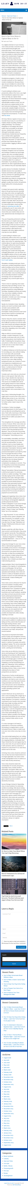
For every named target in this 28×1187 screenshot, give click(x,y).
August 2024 (7, 1116)
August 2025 (7, 1087)
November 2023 (8, 1138)
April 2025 (6, 1096)
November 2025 (8, 1079)
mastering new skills (13, 206)
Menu (2, 10)
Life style (6, 1163)
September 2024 (9, 1113)
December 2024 (8, 1106)
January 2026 (7, 1075)
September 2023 (9, 1142)
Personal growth (8, 1168)
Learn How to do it (9, 1183)
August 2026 (7, 1058)
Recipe (6, 1173)
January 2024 (7, 1133)
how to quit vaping (7, 260)
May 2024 (6, 1123)
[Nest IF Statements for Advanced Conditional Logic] (14, 864)
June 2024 (7, 1121)
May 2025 (6, 1094)
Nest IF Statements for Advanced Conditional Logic (13, 874)
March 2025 (7, 1099)
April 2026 (6, 1067)
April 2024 (6, 1125)
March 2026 (7, 1070)
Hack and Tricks (7, 41)
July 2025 (6, 1089)
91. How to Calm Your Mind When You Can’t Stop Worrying (13, 852)
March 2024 (7, 1128)
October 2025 (8, 1082)
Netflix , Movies (8, 1166)
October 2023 (8, 1140)
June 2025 (7, 1091)
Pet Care (6, 1171)
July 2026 (6, 1060)
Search (4, 955)
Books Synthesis (8, 1156)
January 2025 (7, 1104)
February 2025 (8, 1101)
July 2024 (6, 1118)
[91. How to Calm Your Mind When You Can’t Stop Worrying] (14, 841)
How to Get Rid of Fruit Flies (13, 1046)
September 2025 (9, 1084)
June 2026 (7, 1062)
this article (7, 115)
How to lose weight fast (12, 1038)
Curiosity (6, 1158)
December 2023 (8, 1135)
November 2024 (8, 1108)
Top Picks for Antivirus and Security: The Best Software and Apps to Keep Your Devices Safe (13, 898)
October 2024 (8, 1111)
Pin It (10, 826)
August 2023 (7, 1145)
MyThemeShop (17, 1184)
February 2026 (8, 1072)
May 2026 (6, 1065)
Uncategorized (8, 1175)
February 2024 (8, 1130)
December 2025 (8, 1077)
